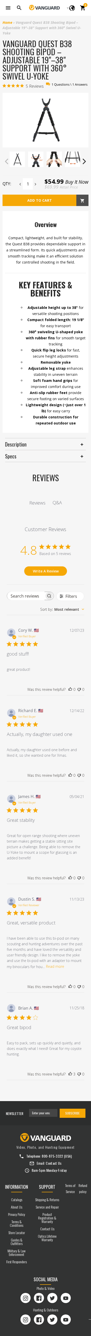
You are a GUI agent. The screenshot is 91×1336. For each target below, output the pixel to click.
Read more (55, 966)
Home (7, 22)
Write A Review (46, 571)
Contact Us (54, 1163)
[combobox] (62, 609)
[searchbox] (25, 596)
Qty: (7, 184)
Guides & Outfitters (16, 1241)
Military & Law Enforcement (17, 1252)
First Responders (16, 1261)
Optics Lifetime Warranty (47, 1237)
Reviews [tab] (37, 503)
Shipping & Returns (47, 1199)
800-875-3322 (52, 1156)
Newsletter (14, 1113)
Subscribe (72, 1113)
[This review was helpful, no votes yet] (70, 689)
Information (16, 1186)
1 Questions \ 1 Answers (69, 84)
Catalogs (16, 1199)
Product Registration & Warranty (47, 1218)
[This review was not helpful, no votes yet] (79, 689)
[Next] (83, 161)
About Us (16, 1207)
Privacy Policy (16, 1214)
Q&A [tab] (57, 502)
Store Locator (16, 1232)
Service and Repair (47, 1207)
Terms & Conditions (16, 1223)
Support (47, 1186)
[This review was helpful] (70, 1074)
